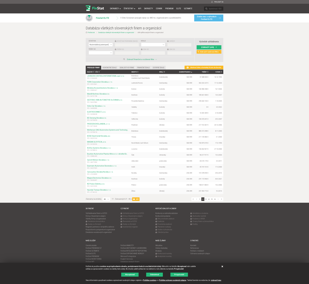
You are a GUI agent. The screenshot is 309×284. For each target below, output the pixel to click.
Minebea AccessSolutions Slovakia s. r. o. (102, 88)
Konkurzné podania (162, 216)
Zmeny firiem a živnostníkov (203, 221)
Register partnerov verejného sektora (100, 227)
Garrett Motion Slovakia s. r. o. (98, 160)
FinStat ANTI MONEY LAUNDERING (134, 248)
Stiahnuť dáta (205, 67)
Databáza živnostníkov (96, 221)
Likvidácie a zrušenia (200, 213)
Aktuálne (158, 245)
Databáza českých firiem (130, 262)
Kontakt (193, 245)
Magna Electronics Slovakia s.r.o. (99, 178)
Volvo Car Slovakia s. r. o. (96, 106)
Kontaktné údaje (110, 68)
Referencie (194, 248)
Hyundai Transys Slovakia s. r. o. (99, 190)
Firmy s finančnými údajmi (95, 216)
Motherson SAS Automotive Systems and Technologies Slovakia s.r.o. (108, 130)
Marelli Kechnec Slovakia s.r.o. (98, 94)
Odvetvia (92, 41)
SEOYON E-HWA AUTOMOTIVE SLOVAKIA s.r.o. (105, 100)
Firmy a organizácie (130, 219)
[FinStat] (95, 10)
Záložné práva (163, 232)
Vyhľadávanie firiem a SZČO (96, 213)
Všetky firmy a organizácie (96, 219)
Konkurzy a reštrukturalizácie (166, 213)
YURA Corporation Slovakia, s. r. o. (99, 82)
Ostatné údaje (158, 68)
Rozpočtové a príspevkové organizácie (100, 230)
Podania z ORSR (198, 219)
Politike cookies (149, 280)
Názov (90, 72)
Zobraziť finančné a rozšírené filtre (140, 59)
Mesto (134, 72)
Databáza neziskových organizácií (99, 232)
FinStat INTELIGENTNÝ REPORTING (134, 251)
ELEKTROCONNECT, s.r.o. (96, 112)
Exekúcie (161, 221)
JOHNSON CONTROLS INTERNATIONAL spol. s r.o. (105, 76)
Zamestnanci (184, 72)
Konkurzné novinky (165, 253)
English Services (127, 259)
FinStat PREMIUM (92, 256)
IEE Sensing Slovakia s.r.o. (96, 118)
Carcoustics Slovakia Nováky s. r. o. (100, 172)
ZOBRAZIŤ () (207, 47)
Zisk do (172, 49)
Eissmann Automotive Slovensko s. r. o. (102, 166)
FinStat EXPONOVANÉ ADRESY (132, 253)
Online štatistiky (161, 248)
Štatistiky (128, 8)
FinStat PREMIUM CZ (94, 248)
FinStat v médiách (197, 251)
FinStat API (90, 262)
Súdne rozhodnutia (165, 230)
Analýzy (158, 251)
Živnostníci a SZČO (130, 221)
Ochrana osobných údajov (200, 253)
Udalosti (127, 68)
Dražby (195, 224)
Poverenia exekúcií (165, 224)
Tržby (204, 72)
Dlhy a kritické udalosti (166, 219)
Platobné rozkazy (164, 227)
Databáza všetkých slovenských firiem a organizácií (116, 32)
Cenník (159, 8)
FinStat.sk (91, 32)
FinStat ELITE (91, 253)
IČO (96, 72)
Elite (178, 8)
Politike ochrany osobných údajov (172, 280)
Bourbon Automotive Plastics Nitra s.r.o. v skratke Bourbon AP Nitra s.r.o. (108, 154)
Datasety (148, 8)
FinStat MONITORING (94, 259)
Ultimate (188, 8)
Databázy (114, 8)
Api (139, 8)
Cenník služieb (91, 245)
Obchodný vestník (199, 216)
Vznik (217, 72)
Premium (169, 8)
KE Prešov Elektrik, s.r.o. (96, 184)
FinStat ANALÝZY (127, 245)
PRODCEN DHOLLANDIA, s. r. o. (98, 124)
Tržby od (92, 49)
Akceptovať (130, 274)
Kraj (161, 72)
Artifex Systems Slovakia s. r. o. (99, 148)
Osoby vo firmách (94, 224)
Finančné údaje (143, 68)
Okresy (172, 41)
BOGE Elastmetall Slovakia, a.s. (98, 136)
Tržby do (120, 49)
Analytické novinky (165, 256)
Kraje (143, 41)
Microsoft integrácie (128, 256)
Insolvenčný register (130, 227)
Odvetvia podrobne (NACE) (127, 41)
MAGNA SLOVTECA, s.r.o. (96, 142)
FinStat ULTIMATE (92, 251)
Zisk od (146, 49)
